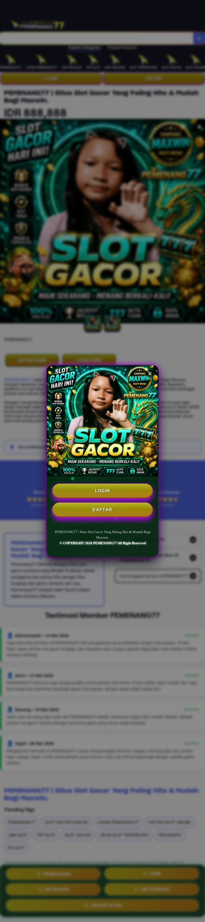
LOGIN (102, 491)
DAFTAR (102, 509)
